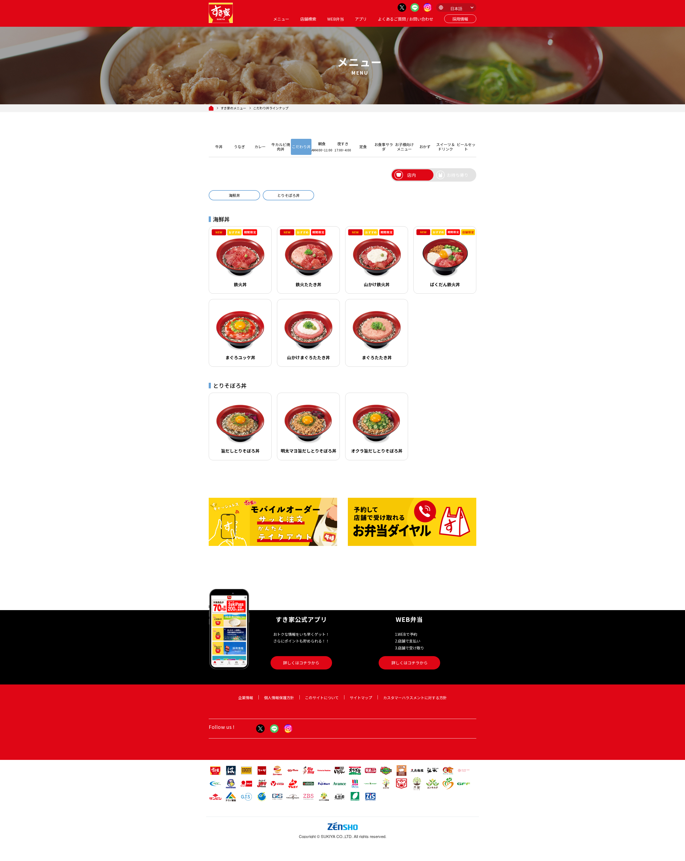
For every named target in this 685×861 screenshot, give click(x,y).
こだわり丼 (301, 146)
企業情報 (245, 697)
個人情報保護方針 (279, 697)
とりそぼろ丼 (288, 195)
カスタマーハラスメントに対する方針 (415, 697)
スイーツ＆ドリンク (445, 147)
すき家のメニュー (233, 108)
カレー (260, 146)
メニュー (281, 19)
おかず (425, 146)
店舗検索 (308, 19)
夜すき (342, 146)
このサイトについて (322, 697)
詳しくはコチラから (301, 662)
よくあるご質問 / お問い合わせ (405, 19)
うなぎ (239, 146)
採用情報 (460, 19)
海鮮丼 (234, 195)
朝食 (321, 146)
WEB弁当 (335, 19)
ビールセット (466, 147)
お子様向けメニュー (404, 147)
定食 (363, 146)
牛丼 (219, 146)
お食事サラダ (383, 147)
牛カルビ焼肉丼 (280, 147)
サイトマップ (361, 697)
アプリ (361, 19)
